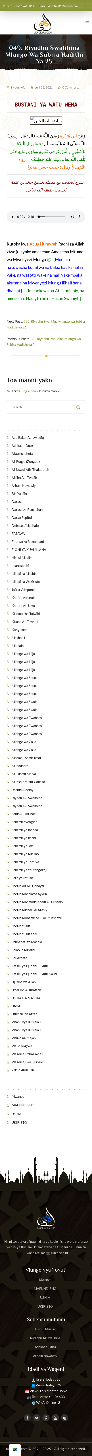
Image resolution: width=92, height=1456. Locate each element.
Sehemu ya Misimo (25, 854)
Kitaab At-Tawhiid (25, 622)
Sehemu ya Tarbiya (25, 862)
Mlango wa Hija (23, 654)
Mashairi (18, 638)
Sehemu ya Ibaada (25, 830)
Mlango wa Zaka (24, 742)
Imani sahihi (20, 566)
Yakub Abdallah (23, 1070)
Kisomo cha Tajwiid (26, 614)
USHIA (16, 1114)
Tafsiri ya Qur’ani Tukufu (30, 966)
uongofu (20, 87)
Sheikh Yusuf (21, 926)
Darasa (17, 501)
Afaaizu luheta (22, 453)
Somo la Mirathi (23, 950)
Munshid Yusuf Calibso (28, 782)
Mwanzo (18, 1096)
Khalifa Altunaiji (24, 598)
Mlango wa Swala (25, 702)
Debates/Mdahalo (25, 526)
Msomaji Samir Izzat (26, 758)
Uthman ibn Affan (24, 1014)
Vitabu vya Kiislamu (26, 1022)
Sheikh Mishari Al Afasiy (29, 910)
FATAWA (18, 534)
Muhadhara (20, 766)
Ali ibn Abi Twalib (24, 477)
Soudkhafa (19, 958)
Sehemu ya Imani (24, 838)
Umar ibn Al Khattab (26, 990)
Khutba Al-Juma (23, 606)
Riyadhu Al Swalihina (27, 798)
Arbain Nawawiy (24, 485)
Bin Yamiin (19, 493)
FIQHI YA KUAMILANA (29, 550)
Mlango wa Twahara (27, 718)
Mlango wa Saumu (25, 678)
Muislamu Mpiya (24, 774)
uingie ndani (30, 391)
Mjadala (18, 646)
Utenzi (16, 1006)
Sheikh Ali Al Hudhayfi (28, 886)
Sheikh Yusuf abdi (24, 934)
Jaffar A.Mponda (24, 590)
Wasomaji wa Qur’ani (27, 1062)
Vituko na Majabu (25, 1038)
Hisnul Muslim (22, 558)
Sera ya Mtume (23, 878)
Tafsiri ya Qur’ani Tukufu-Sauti (34, 974)
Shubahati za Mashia (27, 942)
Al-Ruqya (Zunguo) (26, 461)
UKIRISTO (19, 1122)
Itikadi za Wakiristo (26, 582)
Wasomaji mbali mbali (27, 1054)
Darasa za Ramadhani (28, 509)
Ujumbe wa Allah (24, 982)
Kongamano (20, 630)
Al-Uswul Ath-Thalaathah (30, 469)
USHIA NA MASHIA (26, 998)
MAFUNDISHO (23, 1105)
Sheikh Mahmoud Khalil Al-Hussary (37, 902)
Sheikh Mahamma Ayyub (29, 894)
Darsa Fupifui (22, 518)
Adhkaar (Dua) (22, 445)
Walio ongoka (22, 1046)
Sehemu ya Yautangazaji (29, 870)
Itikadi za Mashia (24, 574)
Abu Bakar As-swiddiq (28, 437)
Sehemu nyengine (24, 822)
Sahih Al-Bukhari (24, 814)
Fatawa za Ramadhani (28, 542)
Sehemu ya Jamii (23, 846)
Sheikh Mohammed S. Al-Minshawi (37, 918)
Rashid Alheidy (22, 790)
